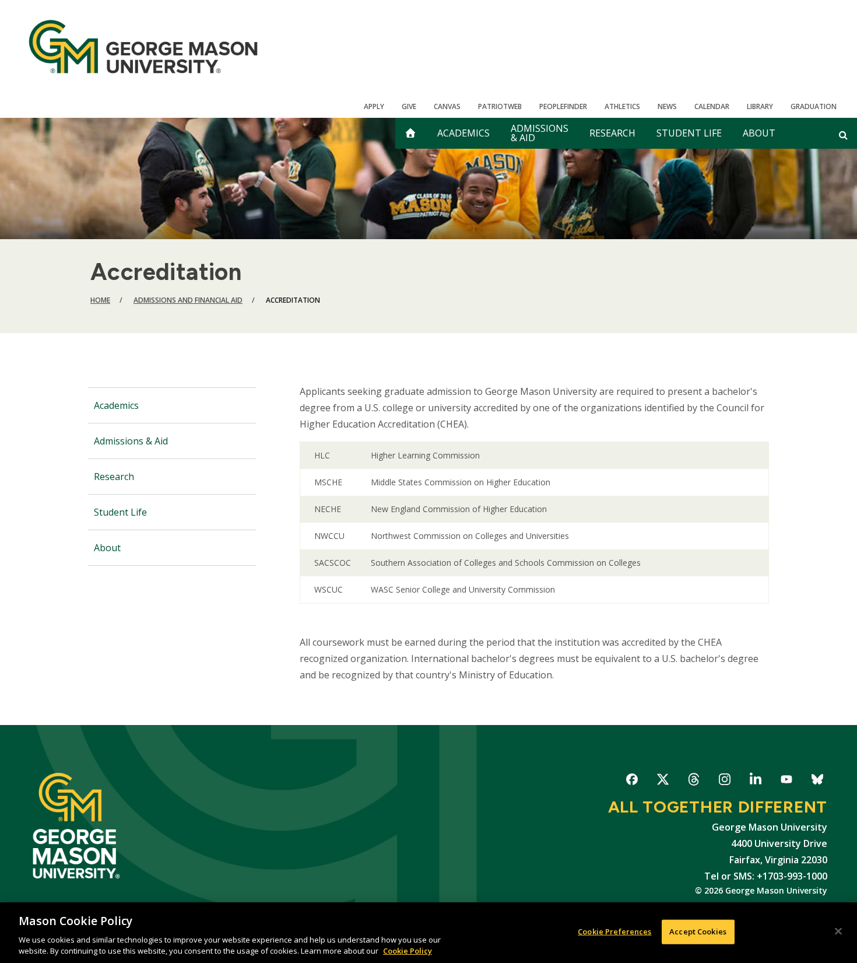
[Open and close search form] (843, 134)
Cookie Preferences (614, 931)
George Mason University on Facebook (631, 781)
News (667, 106)
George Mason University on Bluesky (817, 781)
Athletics (622, 106)
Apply (374, 106)
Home (100, 300)
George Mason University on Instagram (724, 781)
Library (760, 106)
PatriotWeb (500, 106)
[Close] (838, 931)
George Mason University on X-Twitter (662, 781)
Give (409, 106)
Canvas (447, 106)
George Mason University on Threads (693, 781)
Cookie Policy (407, 951)
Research (612, 133)
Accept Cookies (697, 931)
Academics (463, 133)
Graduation (814, 106)
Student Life (689, 133)
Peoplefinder (563, 106)
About (759, 133)
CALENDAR (711, 106)
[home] (410, 133)
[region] (428, 932)
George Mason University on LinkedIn (755, 781)
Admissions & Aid (539, 133)
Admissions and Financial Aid (188, 300)
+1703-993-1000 (792, 876)
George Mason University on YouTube (786, 781)
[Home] (143, 46)
